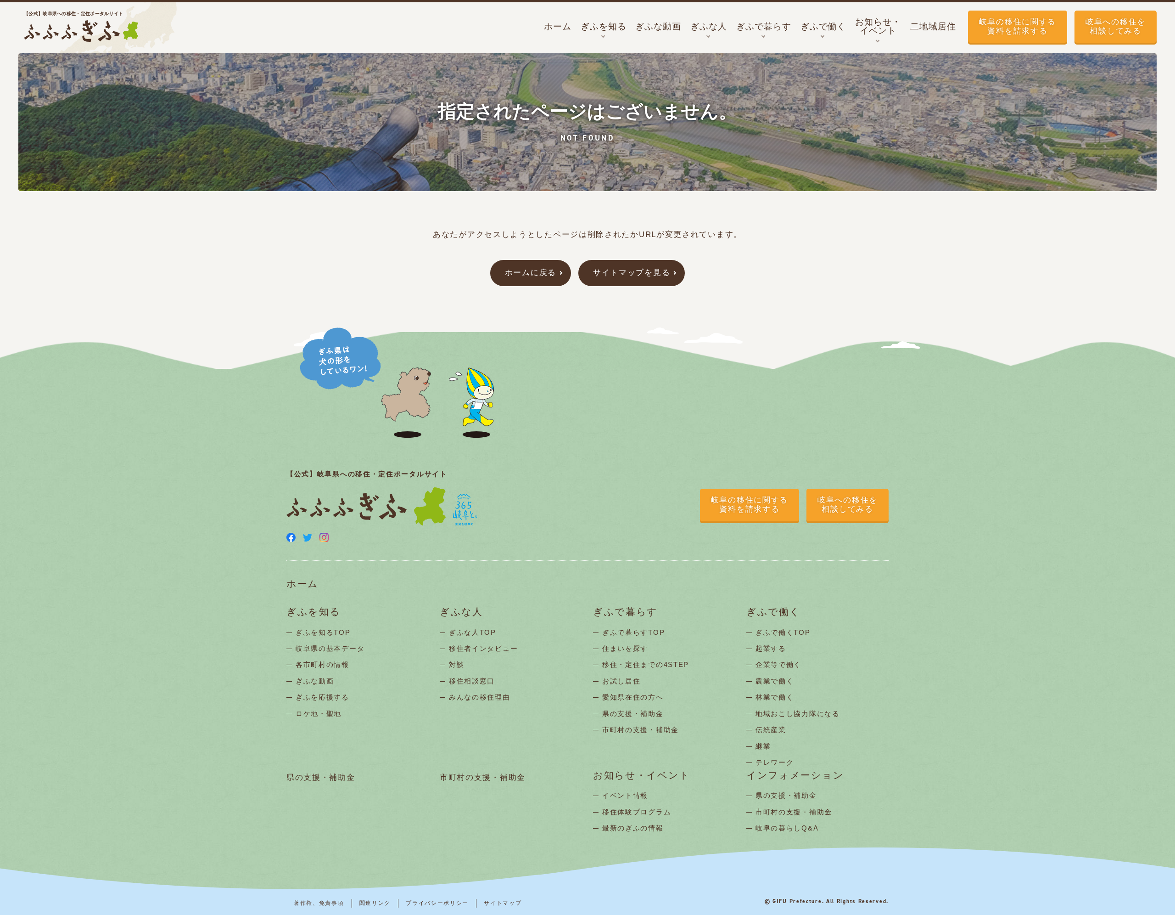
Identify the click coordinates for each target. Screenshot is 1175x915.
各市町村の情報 (322, 664)
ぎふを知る (313, 612)
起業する (770, 648)
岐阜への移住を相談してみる (1115, 26)
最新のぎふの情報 (633, 828)
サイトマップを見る (631, 272)
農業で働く (774, 681)
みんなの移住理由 (479, 697)
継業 (763, 746)
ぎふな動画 (315, 681)
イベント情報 (625, 795)
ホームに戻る (530, 272)
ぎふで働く (773, 612)
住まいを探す (625, 648)
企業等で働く (778, 664)
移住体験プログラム (636, 812)
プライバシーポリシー (437, 903)
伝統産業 (770, 730)
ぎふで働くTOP (783, 632)
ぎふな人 (461, 612)
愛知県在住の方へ (633, 697)
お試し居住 (621, 681)
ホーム (302, 584)
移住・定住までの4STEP (645, 664)
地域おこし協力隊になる (797, 713)
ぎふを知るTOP (323, 632)
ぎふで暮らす (625, 612)
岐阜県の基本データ (330, 648)
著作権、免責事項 (319, 903)
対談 (456, 664)
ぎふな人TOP (472, 632)
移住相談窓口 (472, 681)
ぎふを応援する (322, 697)
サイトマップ (502, 903)
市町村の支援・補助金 (640, 730)
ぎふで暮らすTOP (633, 632)
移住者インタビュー (483, 648)
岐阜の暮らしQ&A (786, 828)
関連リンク (375, 903)
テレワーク (774, 762)
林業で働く (774, 697)
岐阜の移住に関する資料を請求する (1017, 26)
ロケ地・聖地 (318, 713)
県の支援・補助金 (633, 713)
